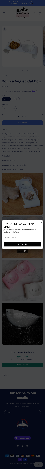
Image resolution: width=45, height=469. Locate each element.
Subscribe (22, 244)
